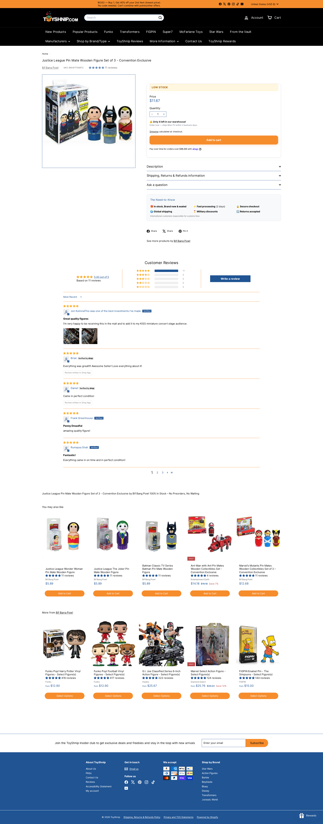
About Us (91, 768)
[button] (97, 67)
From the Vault (240, 32)
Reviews (90, 781)
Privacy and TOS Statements (178, 817)
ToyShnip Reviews (130, 41)
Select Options (65, 695)
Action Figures (210, 773)
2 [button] (157, 472)
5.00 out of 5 (101, 277)
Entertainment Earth (200, 579)
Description (155, 166)
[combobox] (124, 17)
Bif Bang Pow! (50, 67)
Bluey (205, 786)
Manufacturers (56, 41)
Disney (205, 790)
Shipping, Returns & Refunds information (176, 175)
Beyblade (207, 781)
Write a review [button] (230, 278)
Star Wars (216, 32)
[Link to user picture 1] (71, 336)
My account (92, 790)
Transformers (129, 32)
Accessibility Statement (99, 786)
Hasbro (145, 682)
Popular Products (85, 32)
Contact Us (193, 41)
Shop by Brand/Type (92, 41)
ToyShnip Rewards (222, 41)
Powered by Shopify (207, 817)
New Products (55, 32)
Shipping (154, 131)
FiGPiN (151, 32)
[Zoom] (88, 121)
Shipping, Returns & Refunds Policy (141, 817)
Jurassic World (210, 799)
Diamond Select (198, 682)
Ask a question (157, 185)
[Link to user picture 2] (89, 336)
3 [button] (163, 472)
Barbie (205, 777)
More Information (163, 41)
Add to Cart (64, 593)
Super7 (168, 32)
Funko (108, 32)
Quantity (155, 108)
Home (45, 54)
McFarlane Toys (191, 32)
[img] (71, 306)
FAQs (89, 773)
